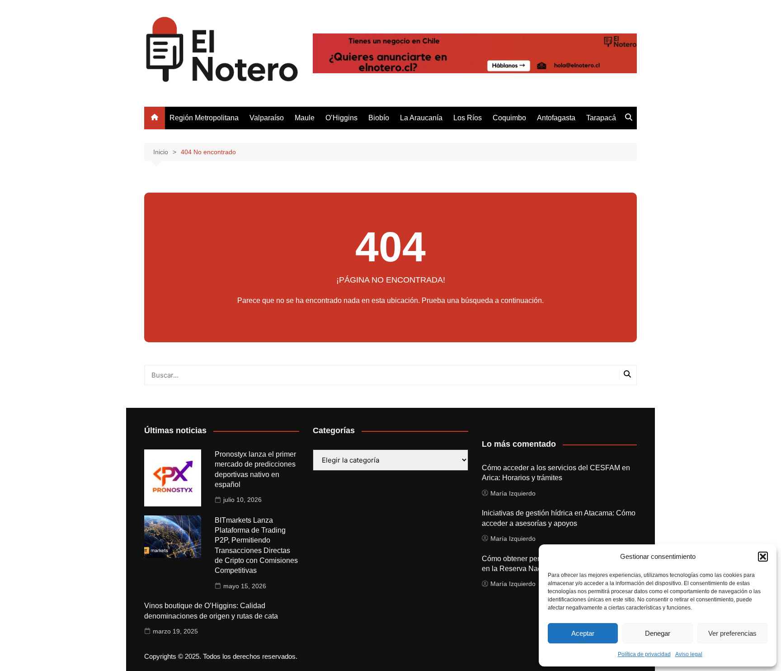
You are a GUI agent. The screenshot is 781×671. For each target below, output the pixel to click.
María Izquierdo (513, 493)
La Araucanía (421, 118)
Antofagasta (556, 118)
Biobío (378, 118)
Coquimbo (509, 118)
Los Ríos (467, 118)
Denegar (657, 633)
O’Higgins (341, 118)
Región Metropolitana (204, 118)
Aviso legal (688, 654)
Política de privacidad (644, 654)
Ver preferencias (732, 633)
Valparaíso (266, 118)
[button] (762, 556)
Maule (305, 118)
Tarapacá (601, 118)
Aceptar (582, 633)
